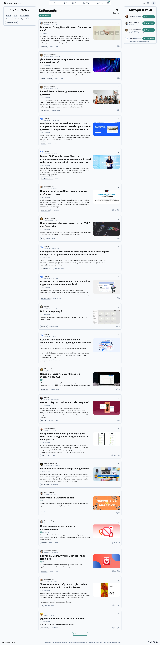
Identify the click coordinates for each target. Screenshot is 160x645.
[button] (108, 3)
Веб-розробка (24, 15)
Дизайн (8, 15)
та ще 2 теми (59, 178)
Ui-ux (15, 15)
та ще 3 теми (53, 46)
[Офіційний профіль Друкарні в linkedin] (157, 642)
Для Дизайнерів (11, 22)
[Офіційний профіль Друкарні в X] (154, 642)
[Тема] (148, 3)
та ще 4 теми (55, 110)
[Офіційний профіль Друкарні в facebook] (148, 642)
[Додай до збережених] (118, 23)
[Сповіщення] (108, 3)
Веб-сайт (9, 19)
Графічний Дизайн (21, 19)
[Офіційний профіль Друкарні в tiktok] (151, 642)
